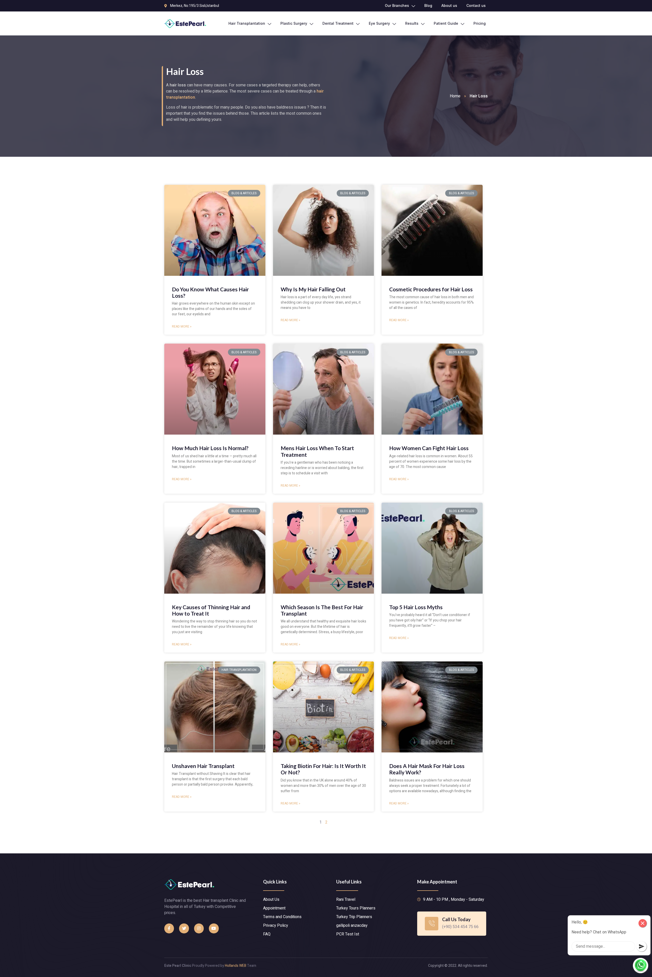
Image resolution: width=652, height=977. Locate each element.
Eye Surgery (379, 23)
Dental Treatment (338, 23)
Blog (428, 5)
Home (455, 96)
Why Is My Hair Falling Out (313, 289)
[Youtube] (214, 928)
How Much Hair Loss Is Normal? (210, 448)
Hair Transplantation (246, 23)
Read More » (182, 326)
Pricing (479, 23)
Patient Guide (446, 23)
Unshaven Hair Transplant (203, 766)
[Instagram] (199, 928)
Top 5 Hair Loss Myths (416, 607)
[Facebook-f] (169, 928)
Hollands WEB (235, 965)
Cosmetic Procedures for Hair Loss (431, 289)
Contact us (476, 5)
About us (449, 5)
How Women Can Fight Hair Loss (429, 448)
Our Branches (397, 5)
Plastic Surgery (293, 23)
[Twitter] (184, 928)
